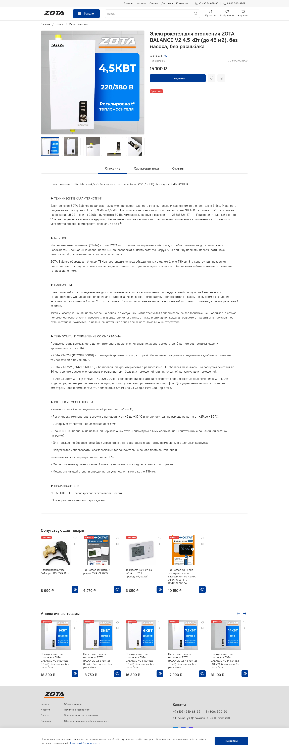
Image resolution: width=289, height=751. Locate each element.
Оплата (154, 3)
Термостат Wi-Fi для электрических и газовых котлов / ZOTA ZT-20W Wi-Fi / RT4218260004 (182, 576)
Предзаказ (177, 78)
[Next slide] (139, 82)
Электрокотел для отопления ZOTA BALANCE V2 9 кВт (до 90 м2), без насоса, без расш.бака (55, 660)
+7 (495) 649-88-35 (186, 712)
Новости (45, 709)
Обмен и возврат (73, 704)
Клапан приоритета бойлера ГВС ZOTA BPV (55, 571)
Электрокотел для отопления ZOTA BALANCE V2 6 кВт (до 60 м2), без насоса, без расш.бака (140, 660)
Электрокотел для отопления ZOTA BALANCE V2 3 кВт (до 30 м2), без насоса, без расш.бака (97, 660)
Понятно (231, 741)
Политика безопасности (77, 709)
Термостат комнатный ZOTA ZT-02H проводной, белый (139, 573)
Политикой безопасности (84, 743)
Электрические (78, 24)
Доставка (167, 3)
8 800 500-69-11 (236, 3)
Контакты (182, 3)
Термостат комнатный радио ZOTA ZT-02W (96, 571)
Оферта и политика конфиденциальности (86, 721)
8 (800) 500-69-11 (218, 712)
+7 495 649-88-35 (208, 3)
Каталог (141, 3)
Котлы (59, 24)
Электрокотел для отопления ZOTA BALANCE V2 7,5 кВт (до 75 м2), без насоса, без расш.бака (183, 660)
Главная (128, 3)
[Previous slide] (46, 82)
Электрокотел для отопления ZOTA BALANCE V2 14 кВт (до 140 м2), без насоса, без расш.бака (225, 660)
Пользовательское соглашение (81, 715)
